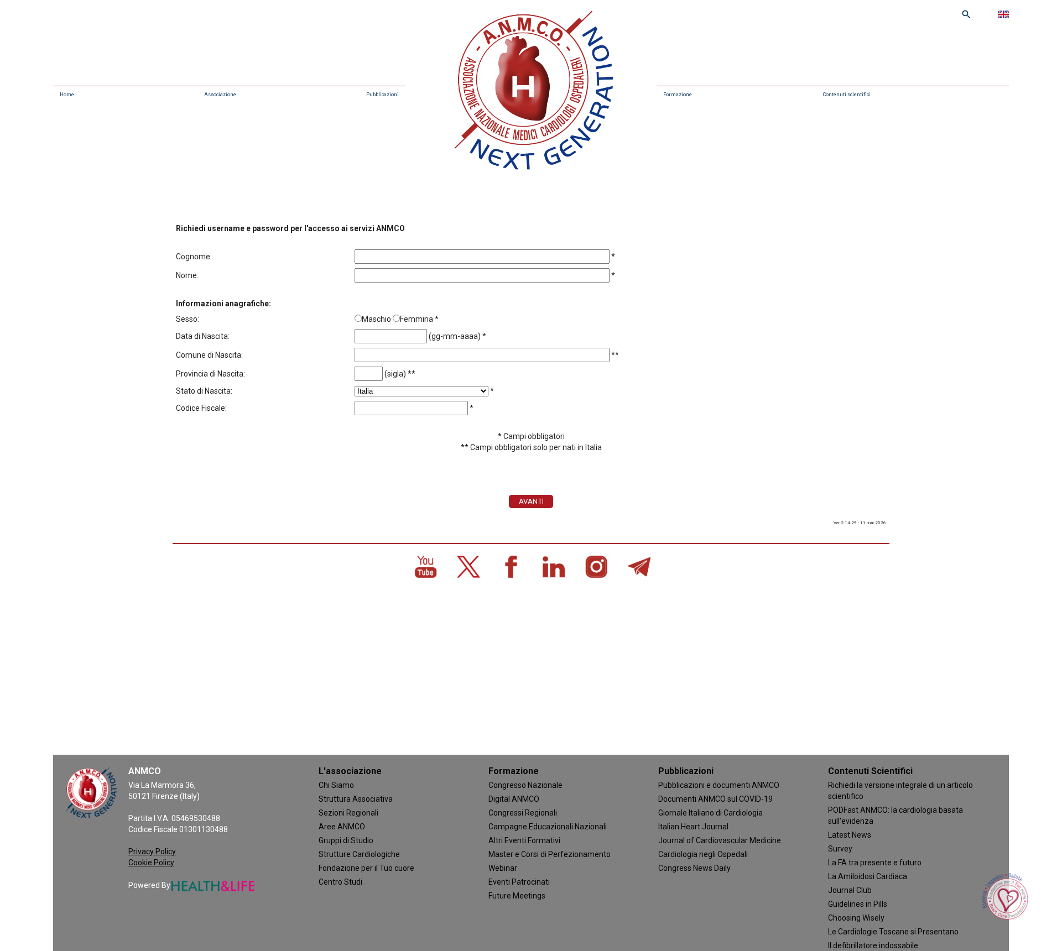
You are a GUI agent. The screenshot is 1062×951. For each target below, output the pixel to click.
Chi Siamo (336, 785)
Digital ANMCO (513, 799)
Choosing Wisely (856, 917)
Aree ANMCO (342, 826)
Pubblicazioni (382, 94)
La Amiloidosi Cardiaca (867, 876)
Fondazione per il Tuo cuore (366, 868)
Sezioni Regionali (348, 812)
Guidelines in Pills (857, 904)
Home (67, 94)
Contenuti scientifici (847, 94)
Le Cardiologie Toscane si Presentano (893, 931)
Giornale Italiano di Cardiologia (710, 812)
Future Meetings (516, 895)
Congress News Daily (694, 868)
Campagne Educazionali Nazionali (547, 826)
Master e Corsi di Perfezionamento (549, 854)
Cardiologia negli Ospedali (703, 854)
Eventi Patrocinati (519, 881)
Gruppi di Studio (346, 840)
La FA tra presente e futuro (875, 862)
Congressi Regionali (522, 812)
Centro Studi (340, 881)
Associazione (220, 94)
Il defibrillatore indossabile (873, 945)
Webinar (502, 868)
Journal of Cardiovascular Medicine (719, 840)
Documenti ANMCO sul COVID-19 (715, 799)
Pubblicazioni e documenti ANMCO (718, 785)
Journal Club (850, 890)
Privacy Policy (152, 851)
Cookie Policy (151, 862)
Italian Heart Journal (693, 826)
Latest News (849, 834)
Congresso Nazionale (525, 785)
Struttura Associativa (356, 799)
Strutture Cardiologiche (359, 854)
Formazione (677, 94)
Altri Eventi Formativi (524, 840)
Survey (840, 848)
